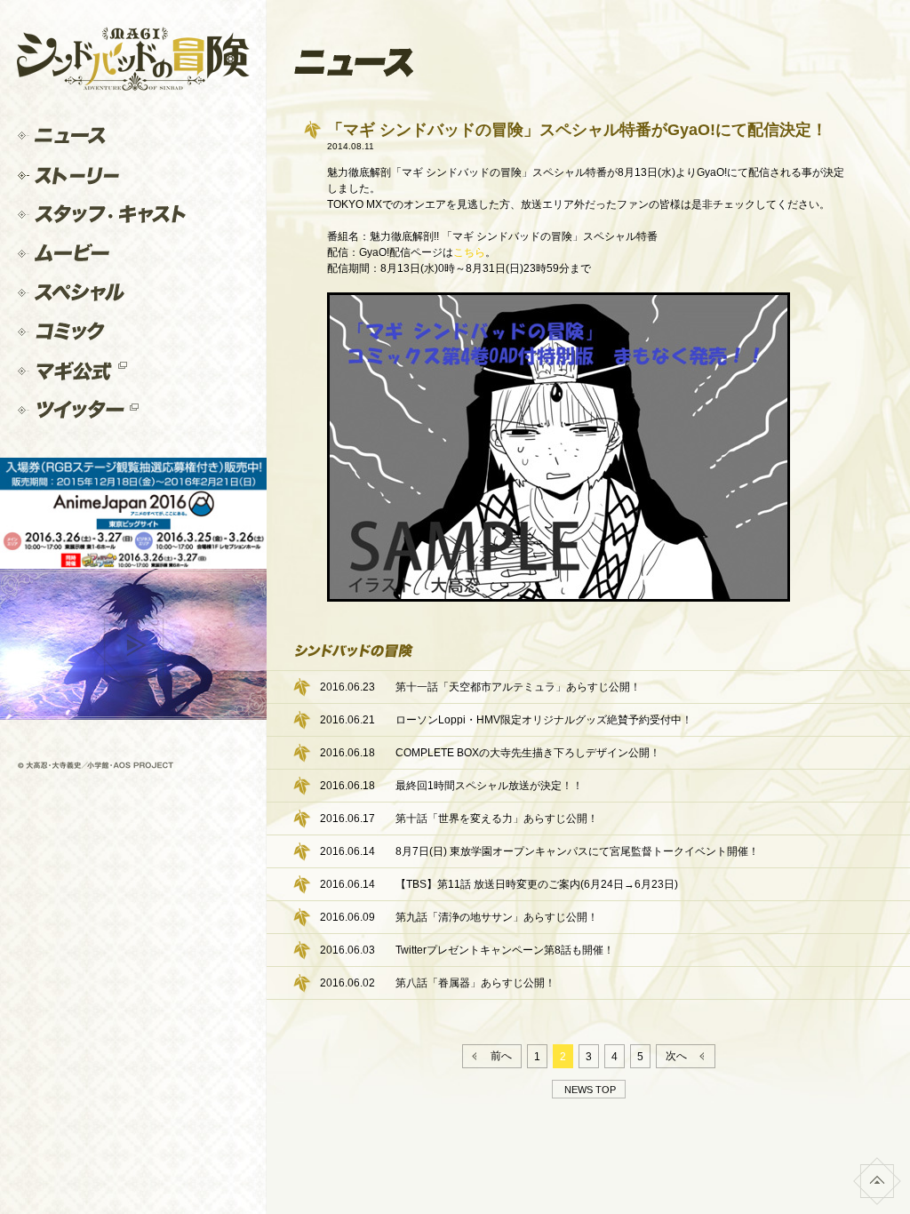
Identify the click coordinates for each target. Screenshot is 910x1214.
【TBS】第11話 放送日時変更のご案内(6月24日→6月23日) (536, 884)
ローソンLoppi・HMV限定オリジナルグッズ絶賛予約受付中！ (543, 720)
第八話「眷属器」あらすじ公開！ (475, 983)
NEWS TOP (587, 1089)
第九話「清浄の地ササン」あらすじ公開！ (496, 917)
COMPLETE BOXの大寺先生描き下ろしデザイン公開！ (527, 753)
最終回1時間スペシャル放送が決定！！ (489, 785)
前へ (498, 1056)
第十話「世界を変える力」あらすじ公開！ (496, 818)
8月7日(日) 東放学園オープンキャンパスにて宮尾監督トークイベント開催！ (577, 851)
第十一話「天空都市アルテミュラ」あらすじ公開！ (518, 687)
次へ (679, 1056)
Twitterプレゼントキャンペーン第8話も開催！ (504, 950)
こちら (469, 252)
